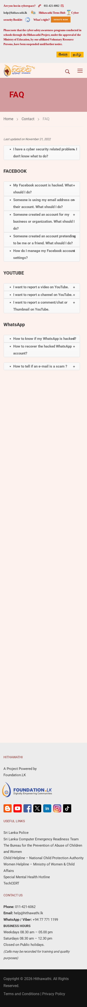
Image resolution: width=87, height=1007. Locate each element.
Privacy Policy (53, 994)
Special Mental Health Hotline (26, 877)
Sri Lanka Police (16, 833)
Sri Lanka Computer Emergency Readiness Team (41, 839)
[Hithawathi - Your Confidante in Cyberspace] (19, 70)
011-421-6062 (51, 5)
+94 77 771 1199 (45, 920)
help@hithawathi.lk (15, 12)
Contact (28, 119)
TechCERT (11, 883)
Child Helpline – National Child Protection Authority (43, 858)
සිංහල (63, 54)
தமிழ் (77, 54)
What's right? (41, 19)
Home (8, 119)
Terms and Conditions (21, 994)
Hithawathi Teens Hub (52, 12)
